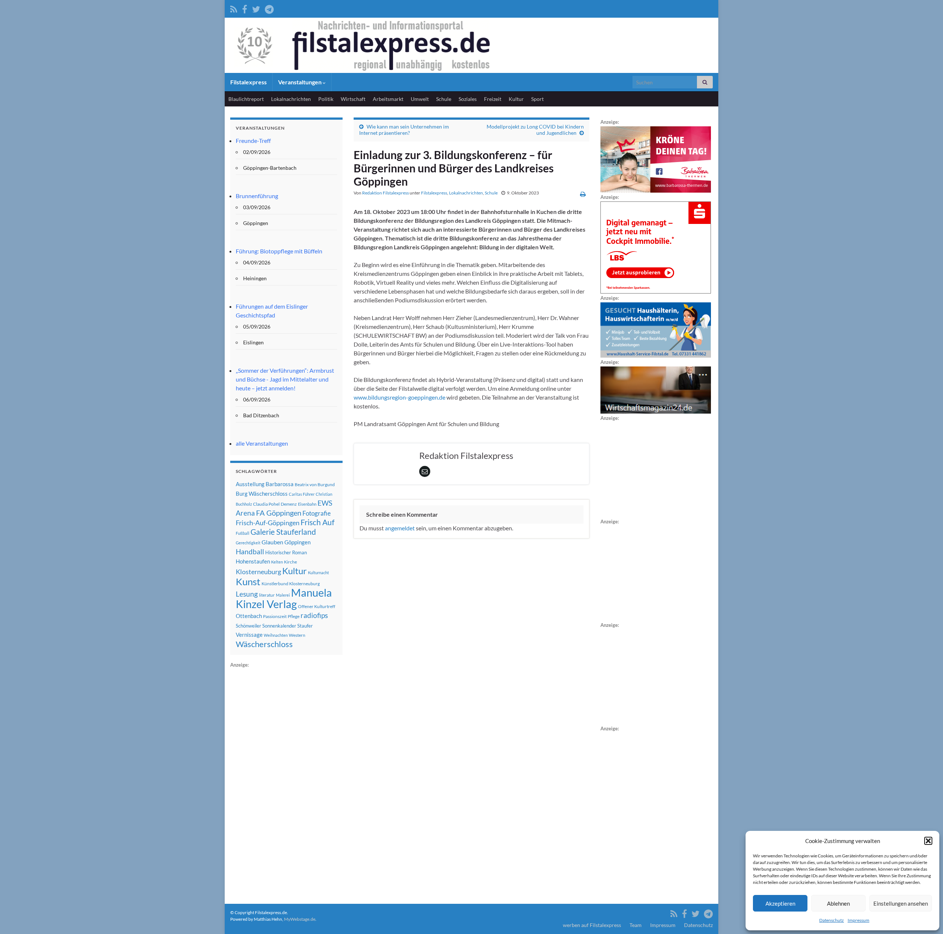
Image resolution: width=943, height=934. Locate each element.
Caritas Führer (302, 494)
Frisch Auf (317, 522)
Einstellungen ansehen (900, 903)
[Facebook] (244, 8)
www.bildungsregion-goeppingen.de (399, 397)
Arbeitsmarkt (388, 99)
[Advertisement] (285, 779)
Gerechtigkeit (248, 542)
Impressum (858, 920)
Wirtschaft (353, 99)
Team (636, 925)
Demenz (289, 504)
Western (297, 635)
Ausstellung (250, 484)
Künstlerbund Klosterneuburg (291, 583)
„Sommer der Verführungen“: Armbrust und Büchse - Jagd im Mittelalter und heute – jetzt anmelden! (285, 379)
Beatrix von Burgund (315, 484)
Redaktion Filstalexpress (385, 193)
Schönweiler (248, 626)
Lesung (247, 594)
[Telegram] (269, 8)
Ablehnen (838, 903)
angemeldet (400, 527)
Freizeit (492, 99)
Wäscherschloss (264, 644)
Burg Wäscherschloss (262, 494)
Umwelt (420, 99)
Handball (250, 552)
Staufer (305, 626)
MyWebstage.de (299, 919)
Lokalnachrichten (291, 99)
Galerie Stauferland (283, 532)
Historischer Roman (286, 552)
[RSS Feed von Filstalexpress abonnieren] (233, 8)
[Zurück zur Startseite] (471, 45)
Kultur (516, 99)
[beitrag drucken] (583, 193)
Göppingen (297, 542)
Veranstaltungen (300, 81)
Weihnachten (276, 635)
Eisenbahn (307, 504)
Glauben (272, 541)
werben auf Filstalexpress (592, 925)
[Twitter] (256, 8)
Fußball (242, 533)
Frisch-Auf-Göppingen (267, 523)
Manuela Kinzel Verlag (284, 598)
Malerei (283, 595)
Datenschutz (831, 920)
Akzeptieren (780, 903)
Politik (325, 99)
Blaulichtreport (246, 99)
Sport (537, 99)
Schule (443, 99)
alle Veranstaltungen (262, 443)
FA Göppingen (278, 513)
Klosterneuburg (258, 572)
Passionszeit (275, 616)
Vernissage (249, 634)
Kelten (277, 561)
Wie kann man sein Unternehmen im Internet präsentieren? (404, 129)
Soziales (468, 99)
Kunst (248, 581)
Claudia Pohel (266, 504)
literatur (267, 595)
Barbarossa (280, 484)
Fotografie (316, 513)
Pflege (293, 616)
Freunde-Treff (253, 140)
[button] (928, 841)
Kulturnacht (318, 572)
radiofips (314, 615)
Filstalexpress (248, 81)
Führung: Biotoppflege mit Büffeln (279, 250)
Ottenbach (249, 615)
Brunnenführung (257, 195)
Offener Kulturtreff (316, 606)
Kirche (290, 562)
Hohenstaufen (253, 561)
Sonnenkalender (279, 626)
